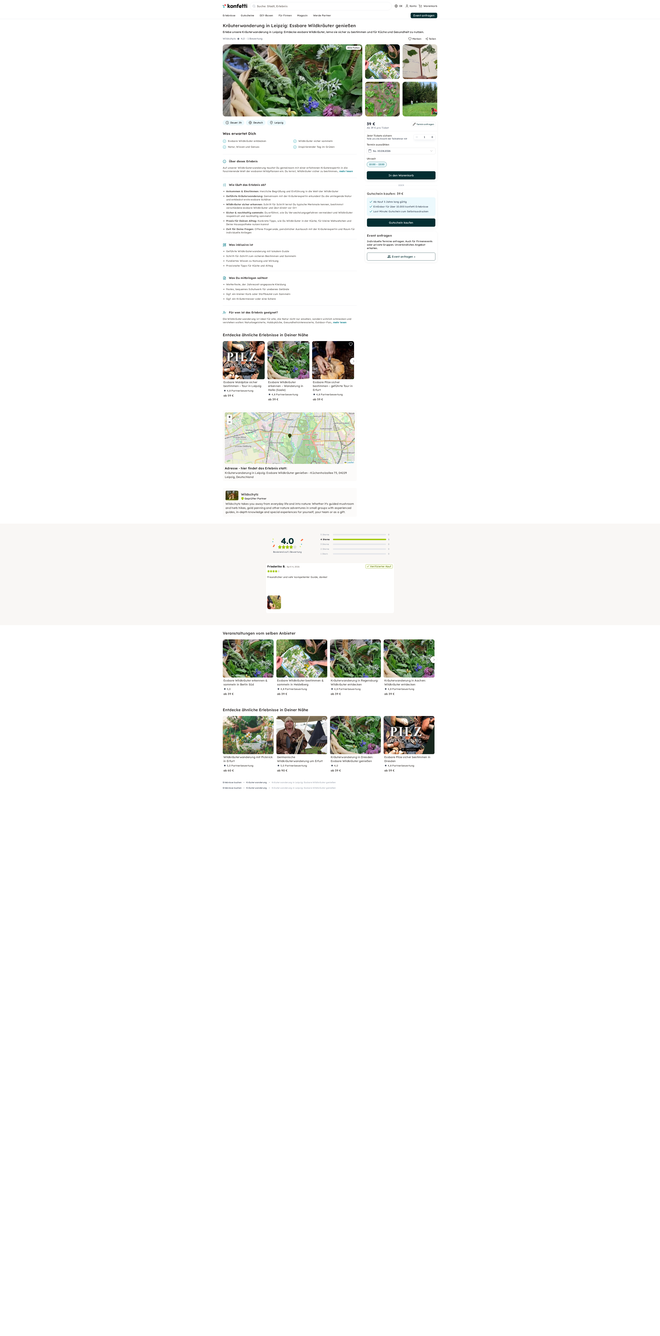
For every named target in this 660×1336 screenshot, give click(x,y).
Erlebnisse (229, 15)
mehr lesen (346, 171)
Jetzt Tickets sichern (379, 135)
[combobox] (321, 6)
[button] (290, 436)
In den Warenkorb (401, 175)
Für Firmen (285, 15)
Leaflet (350, 462)
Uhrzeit (371, 158)
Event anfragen (423, 15)
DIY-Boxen (266, 15)
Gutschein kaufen (401, 222)
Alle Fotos (353, 47)
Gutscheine (247, 15)
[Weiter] (352, 361)
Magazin (302, 15)
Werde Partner (322, 15)
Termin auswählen (378, 144)
